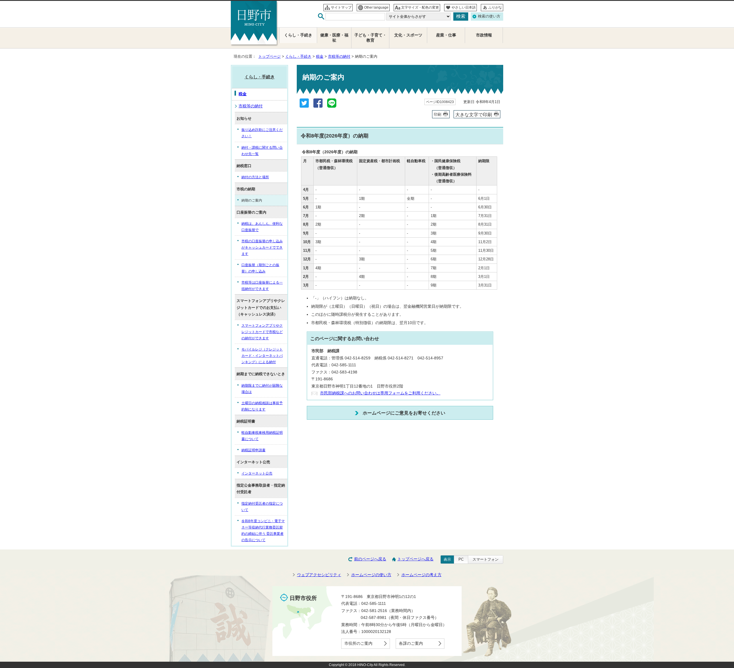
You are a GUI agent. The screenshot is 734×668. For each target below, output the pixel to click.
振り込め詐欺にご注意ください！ (262, 133)
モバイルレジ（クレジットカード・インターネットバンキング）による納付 (262, 355)
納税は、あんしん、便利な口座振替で (262, 227)
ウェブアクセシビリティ (319, 575)
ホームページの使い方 (371, 575)
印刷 (437, 114)
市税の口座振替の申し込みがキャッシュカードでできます (262, 247)
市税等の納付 (339, 56)
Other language (376, 7)
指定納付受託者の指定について (262, 507)
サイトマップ (341, 7)
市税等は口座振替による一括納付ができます (262, 285)
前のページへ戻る (370, 559)
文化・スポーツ (408, 35)
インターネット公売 (256, 473)
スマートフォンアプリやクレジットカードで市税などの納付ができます (262, 332)
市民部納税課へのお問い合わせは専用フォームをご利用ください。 (380, 393)
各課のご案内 (411, 643)
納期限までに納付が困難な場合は (262, 389)
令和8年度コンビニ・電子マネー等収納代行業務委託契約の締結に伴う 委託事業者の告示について (263, 530)
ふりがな (495, 7)
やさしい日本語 (464, 7)
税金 (319, 56)
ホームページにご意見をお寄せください (404, 412)
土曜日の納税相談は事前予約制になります (262, 406)
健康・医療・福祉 (334, 37)
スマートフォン (486, 559)
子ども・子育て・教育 (370, 37)
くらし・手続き (298, 56)
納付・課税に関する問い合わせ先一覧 (262, 151)
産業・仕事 (446, 35)
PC (461, 559)
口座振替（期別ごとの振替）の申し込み (260, 268)
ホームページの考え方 (421, 575)
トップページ (269, 56)
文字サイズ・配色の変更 (420, 7)
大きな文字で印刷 (473, 114)
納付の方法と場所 (255, 177)
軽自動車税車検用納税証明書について (262, 436)
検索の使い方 (489, 16)
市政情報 (484, 35)
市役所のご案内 (358, 643)
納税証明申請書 (253, 450)
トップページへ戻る (415, 559)
